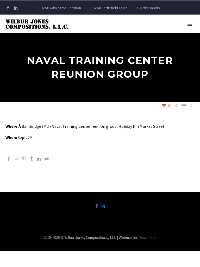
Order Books (150, 7)
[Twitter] (16, 158)
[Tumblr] (31, 158)
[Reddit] (47, 158)
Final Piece (148, 237)
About (83, 31)
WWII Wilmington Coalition (61, 7)
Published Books (115, 31)
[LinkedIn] (16, 8)
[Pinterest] (24, 158)
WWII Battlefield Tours (110, 7)
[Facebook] (8, 8)
